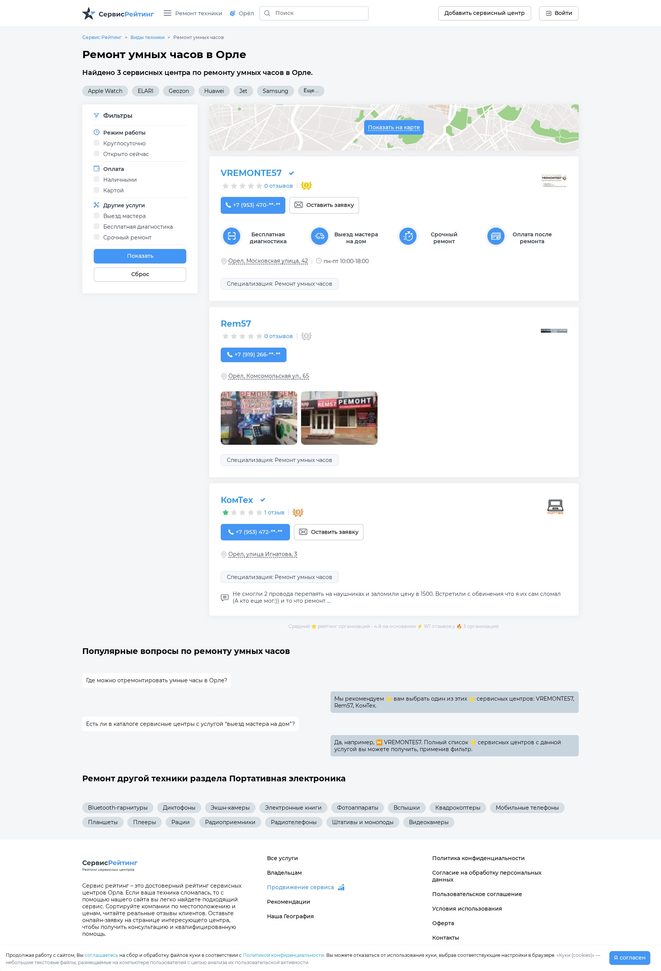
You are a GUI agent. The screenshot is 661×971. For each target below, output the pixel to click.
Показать (140, 255)
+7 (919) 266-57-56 (257, 354)
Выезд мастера (124, 216)
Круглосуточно (124, 143)
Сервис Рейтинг (102, 37)
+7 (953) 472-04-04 (259, 532)
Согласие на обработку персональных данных (487, 876)
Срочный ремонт (127, 237)
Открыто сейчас (126, 154)
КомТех (237, 500)
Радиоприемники (230, 822)
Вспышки (407, 807)
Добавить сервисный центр (484, 13)
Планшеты (103, 822)
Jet (243, 91)
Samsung (275, 91)
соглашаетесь (101, 955)
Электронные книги (293, 807)
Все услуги (282, 858)
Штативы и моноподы (363, 822)
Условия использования (467, 908)
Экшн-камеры (230, 807)
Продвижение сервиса (300, 887)
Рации (180, 822)
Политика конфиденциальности (478, 858)
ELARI (145, 91)
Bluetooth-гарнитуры (118, 807)
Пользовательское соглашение (477, 894)
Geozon (179, 91)
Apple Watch (105, 91)
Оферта (443, 923)
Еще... (311, 90)
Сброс (140, 274)
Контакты (445, 937)
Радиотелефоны (294, 822)
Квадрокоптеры (457, 807)
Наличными (120, 179)
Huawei (214, 91)
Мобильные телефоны (527, 807)
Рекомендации (288, 901)
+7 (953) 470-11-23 (257, 205)
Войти (563, 13)
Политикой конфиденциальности (283, 955)
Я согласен (630, 957)
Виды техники (147, 37)
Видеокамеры (429, 822)
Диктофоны (179, 807)
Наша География (290, 916)
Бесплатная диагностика (138, 226)
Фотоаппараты (357, 807)
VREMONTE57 (251, 173)
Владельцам (284, 872)
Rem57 (236, 324)
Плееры (144, 822)
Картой (113, 190)
